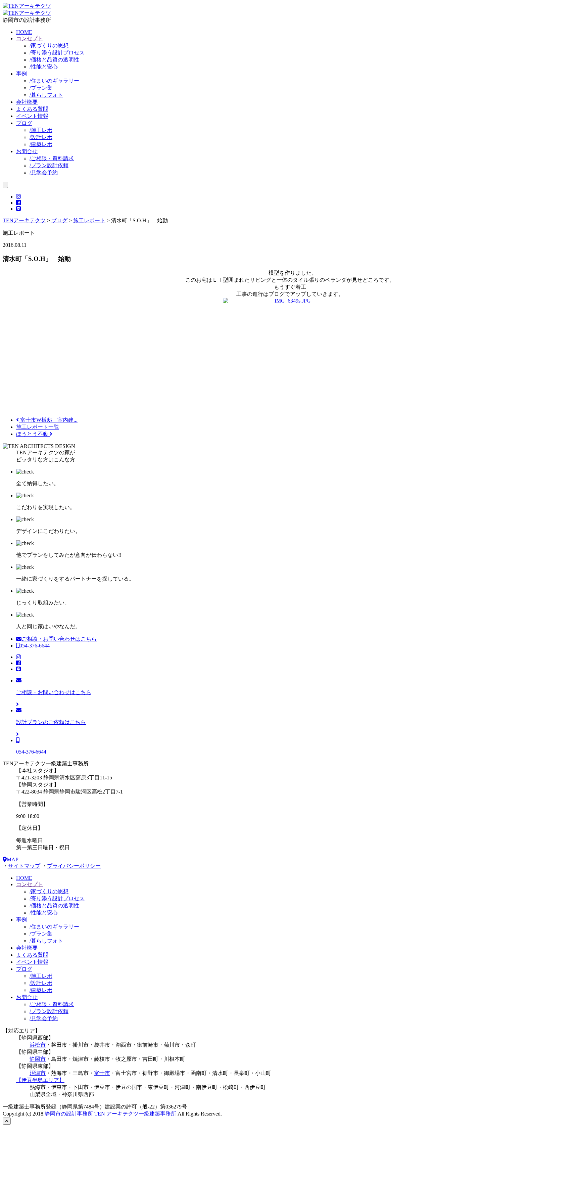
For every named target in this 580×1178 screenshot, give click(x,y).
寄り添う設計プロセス (57, 52)
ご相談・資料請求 (52, 158)
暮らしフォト (46, 95)
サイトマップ (24, 866)
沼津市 (38, 1073)
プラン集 (41, 88)
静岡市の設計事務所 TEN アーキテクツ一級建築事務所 (110, 1114)
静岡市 (38, 1059)
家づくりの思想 (49, 45)
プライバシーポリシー (74, 866)
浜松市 (38, 1045)
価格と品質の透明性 (54, 59)
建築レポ (41, 144)
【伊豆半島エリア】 (40, 1080)
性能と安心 (44, 67)
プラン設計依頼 (49, 165)
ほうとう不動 (33, 434)
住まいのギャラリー (54, 81)
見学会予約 (44, 172)
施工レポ (41, 130)
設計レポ (41, 137)
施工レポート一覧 (37, 427)
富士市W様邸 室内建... (48, 420)
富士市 (102, 1073)
